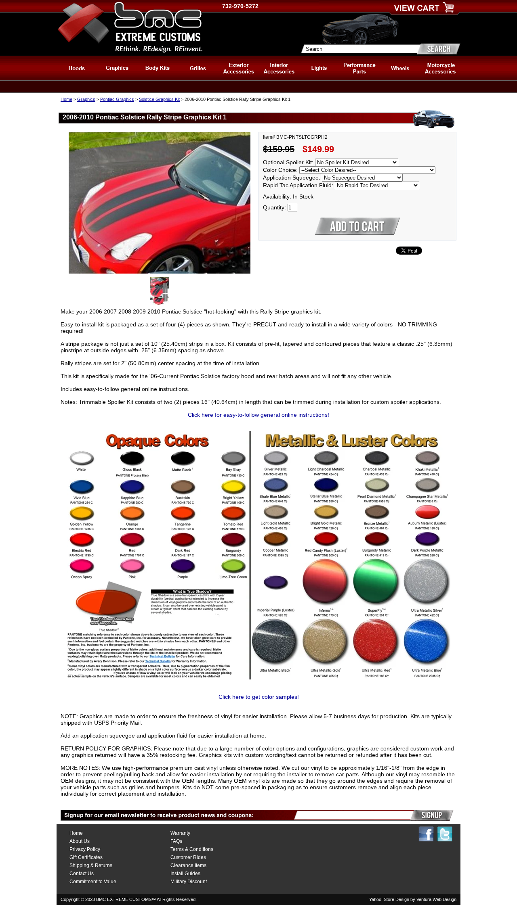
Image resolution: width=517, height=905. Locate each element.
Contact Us (81, 873)
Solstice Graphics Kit (159, 99)
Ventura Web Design (436, 899)
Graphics (86, 99)
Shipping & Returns (90, 865)
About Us (79, 841)
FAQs (176, 841)
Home (66, 99)
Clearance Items (188, 865)
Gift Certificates (86, 857)
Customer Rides (188, 857)
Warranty (180, 833)
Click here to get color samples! (259, 697)
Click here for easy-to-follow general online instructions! (258, 415)
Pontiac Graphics (117, 99)
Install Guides (185, 873)
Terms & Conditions (191, 849)
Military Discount (188, 881)
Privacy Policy (84, 849)
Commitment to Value (92, 881)
